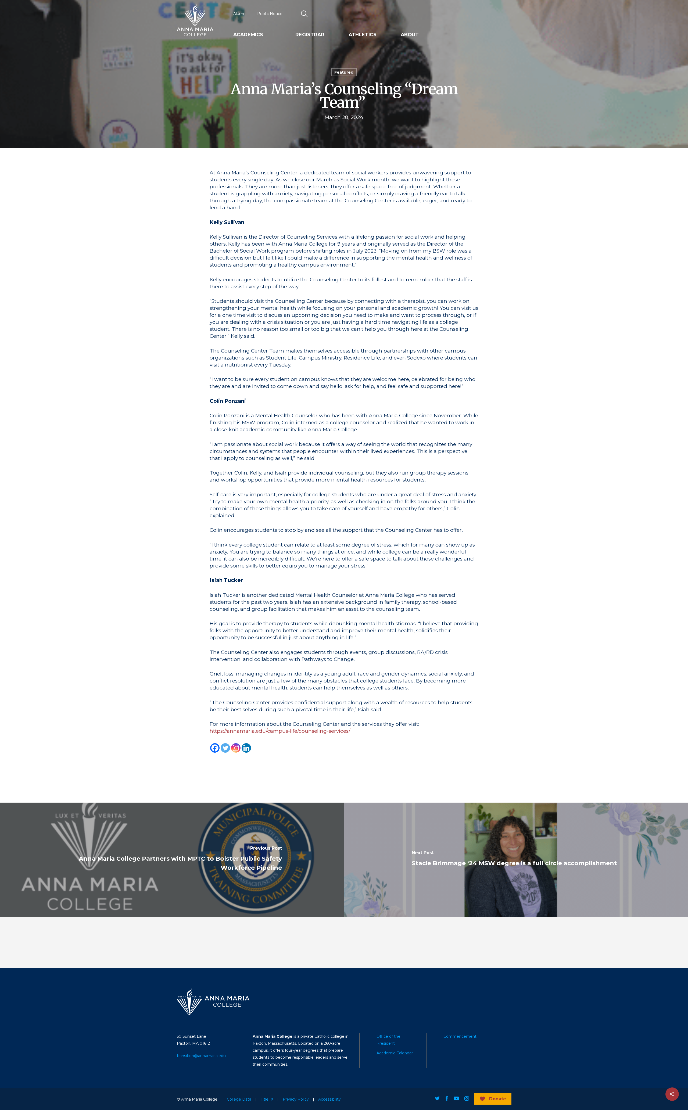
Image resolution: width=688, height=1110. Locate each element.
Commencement (459, 1036)
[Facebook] (215, 748)
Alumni (239, 13)
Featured (343, 72)
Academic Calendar (395, 1053)
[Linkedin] (246, 748)
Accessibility (329, 1099)
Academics (248, 34)
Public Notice (269, 13)
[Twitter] (225, 748)
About (410, 34)
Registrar (309, 34)
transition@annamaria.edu (201, 1055)
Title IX (267, 1099)
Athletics (363, 34)
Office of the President (388, 1040)
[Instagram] (236, 748)
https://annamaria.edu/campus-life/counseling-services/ (280, 731)
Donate (497, 1098)
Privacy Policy (296, 1099)
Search (304, 13)
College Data (239, 1099)
